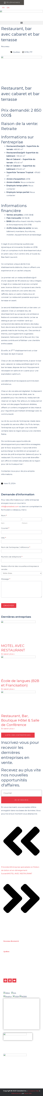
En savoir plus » (8, 654)
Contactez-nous (10, 1020)
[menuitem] (3, 7)
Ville (3, 538)
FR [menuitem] (3, 8)
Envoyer (9, 605)
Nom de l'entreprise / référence (15, 547)
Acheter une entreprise (12, 1016)
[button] (21, 23)
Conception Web (33, 1091)
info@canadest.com (10, 506)
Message (5, 579)
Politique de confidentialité (13, 1023)
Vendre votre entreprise (12, 1012)
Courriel (5, 528)
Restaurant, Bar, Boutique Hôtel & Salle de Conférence (20, 720)
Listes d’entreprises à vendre (14, 1008)
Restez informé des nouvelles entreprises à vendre (20, 568)
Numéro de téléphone (11, 557)
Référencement (16, 1093)
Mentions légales (10, 1027)
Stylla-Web (28, 1093)
